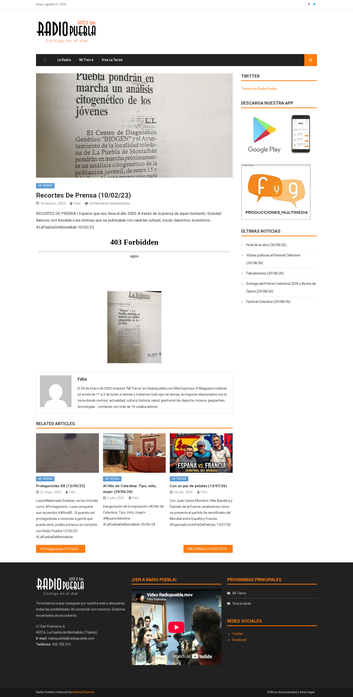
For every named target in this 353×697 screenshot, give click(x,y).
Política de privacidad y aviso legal (291, 692)
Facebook (239, 640)
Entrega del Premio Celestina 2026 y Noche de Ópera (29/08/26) (281, 287)
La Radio (64, 60)
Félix (77, 203)
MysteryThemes (83, 692)
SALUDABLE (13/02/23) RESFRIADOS (210, 549)
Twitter (237, 634)
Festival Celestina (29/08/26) (268, 302)
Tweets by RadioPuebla (259, 89)
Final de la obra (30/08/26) (266, 245)
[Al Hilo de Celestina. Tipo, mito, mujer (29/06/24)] (134, 453)
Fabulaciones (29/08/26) (265, 273)
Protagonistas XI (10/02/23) (63, 549)
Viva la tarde (112, 60)
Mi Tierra (86, 60)
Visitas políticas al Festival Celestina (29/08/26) (273, 259)
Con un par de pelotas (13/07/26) (198, 486)
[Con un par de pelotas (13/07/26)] (201, 453)
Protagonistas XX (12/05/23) (60, 486)
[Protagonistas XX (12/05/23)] (67, 453)
